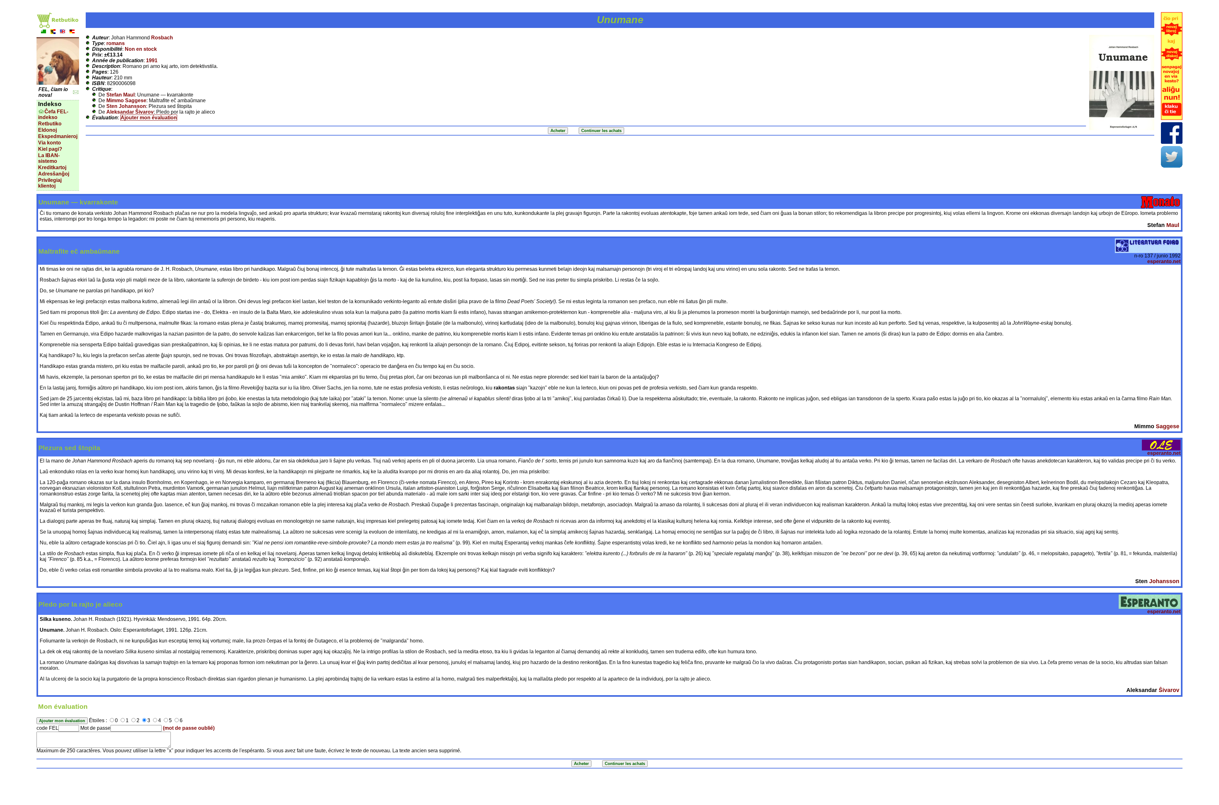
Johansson (1164, 581)
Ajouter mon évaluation (149, 117)
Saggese (1167, 426)
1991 (151, 60)
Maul (1172, 225)
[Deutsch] (72, 32)
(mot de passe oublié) (189, 728)
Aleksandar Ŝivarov (130, 112)
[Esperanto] (43, 32)
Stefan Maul (120, 94)
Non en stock (141, 49)
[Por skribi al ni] (75, 92)
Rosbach (162, 37)
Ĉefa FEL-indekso (53, 114)
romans (115, 43)
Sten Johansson (126, 106)
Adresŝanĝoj (53, 173)
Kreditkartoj (52, 167)
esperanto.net (1164, 261)
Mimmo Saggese (126, 100)
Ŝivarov (1169, 690)
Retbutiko (50, 123)
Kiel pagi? (50, 149)
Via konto (49, 142)
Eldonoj (47, 130)
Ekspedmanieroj (57, 136)
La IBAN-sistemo (49, 158)
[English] (62, 32)
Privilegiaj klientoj (50, 183)
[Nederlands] (53, 32)
